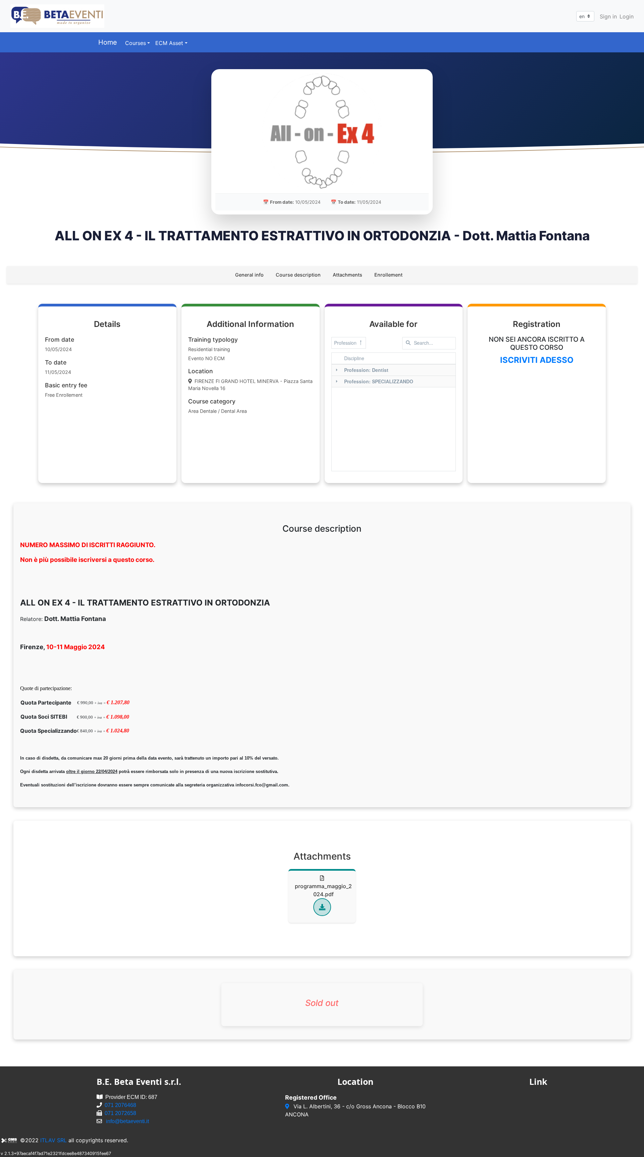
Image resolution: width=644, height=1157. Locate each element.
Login (627, 16)
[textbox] (428, 343)
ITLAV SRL (53, 1140)
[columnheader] (399, 358)
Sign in (608, 16)
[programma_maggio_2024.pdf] (322, 907)
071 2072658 (120, 1113)
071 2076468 (120, 1105)
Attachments (347, 275)
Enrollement (388, 275)
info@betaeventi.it (127, 1121)
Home (107, 42)
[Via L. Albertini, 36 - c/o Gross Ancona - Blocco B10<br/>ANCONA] (288, 1106)
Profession (345, 342)
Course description (298, 275)
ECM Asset (169, 43)
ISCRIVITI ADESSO (537, 360)
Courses (135, 43)
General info (249, 275)
